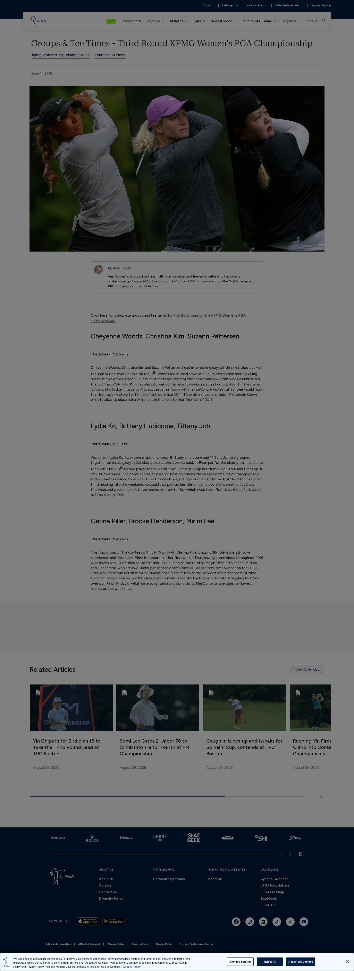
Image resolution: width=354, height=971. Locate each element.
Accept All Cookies (300, 961)
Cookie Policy (132, 966)
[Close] (347, 961)
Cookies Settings (240, 961)
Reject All (270, 961)
